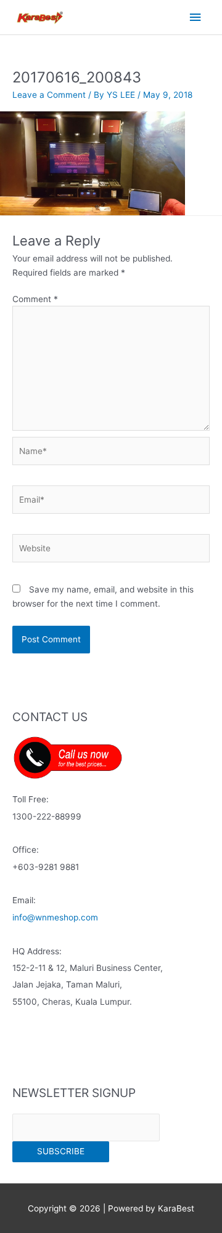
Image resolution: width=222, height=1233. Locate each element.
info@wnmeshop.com (55, 917)
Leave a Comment (49, 95)
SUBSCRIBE (60, 1151)
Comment (35, 299)
